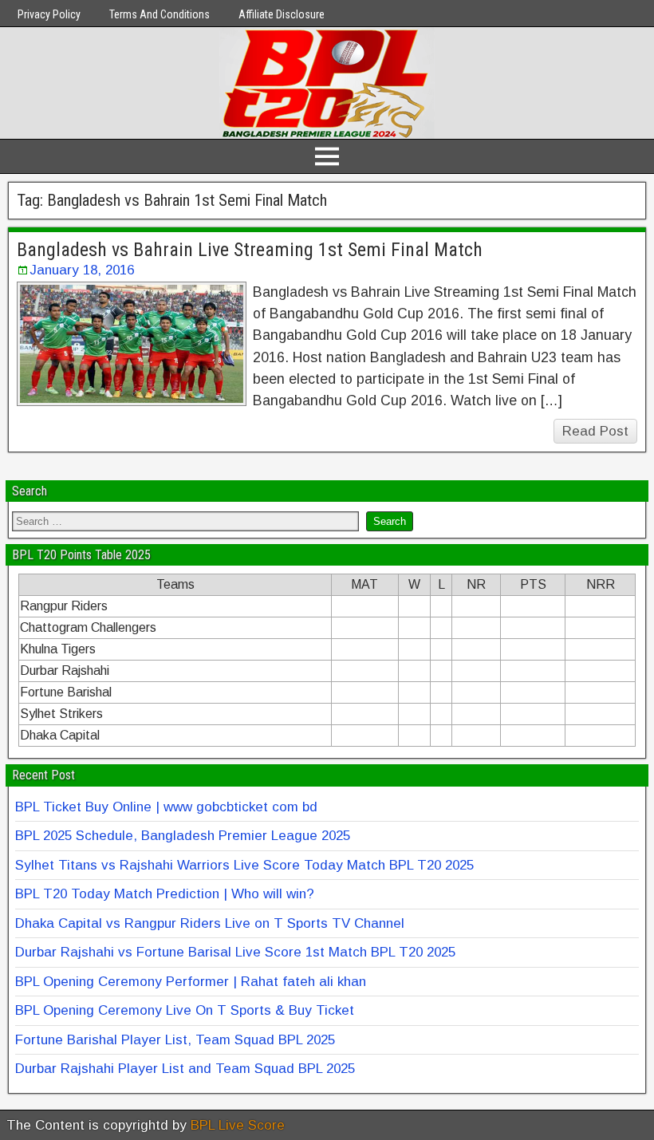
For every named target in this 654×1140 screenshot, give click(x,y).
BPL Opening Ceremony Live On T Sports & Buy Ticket (184, 1010)
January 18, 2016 (82, 270)
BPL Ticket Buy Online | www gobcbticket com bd (166, 807)
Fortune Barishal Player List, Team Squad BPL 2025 (175, 1039)
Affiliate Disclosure (281, 14)
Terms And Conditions (159, 14)
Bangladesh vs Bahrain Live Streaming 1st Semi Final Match (250, 250)
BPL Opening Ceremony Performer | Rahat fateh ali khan (190, 981)
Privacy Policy (49, 14)
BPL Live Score (238, 1125)
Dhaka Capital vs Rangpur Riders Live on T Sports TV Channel (209, 923)
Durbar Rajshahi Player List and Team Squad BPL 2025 (185, 1068)
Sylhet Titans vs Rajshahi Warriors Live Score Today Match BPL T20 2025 (244, 865)
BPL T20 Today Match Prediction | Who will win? (164, 893)
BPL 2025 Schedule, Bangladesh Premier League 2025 (182, 835)
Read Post (595, 431)
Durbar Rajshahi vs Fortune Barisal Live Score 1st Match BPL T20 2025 (235, 952)
